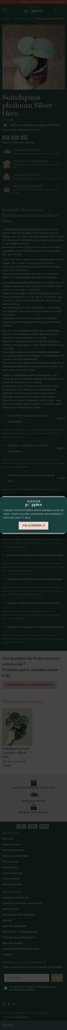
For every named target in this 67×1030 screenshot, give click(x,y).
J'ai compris (31, 525)
